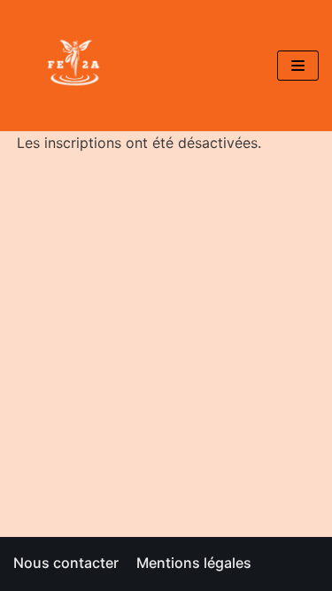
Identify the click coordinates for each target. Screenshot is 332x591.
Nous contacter (66, 563)
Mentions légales (193, 563)
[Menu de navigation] (298, 66)
